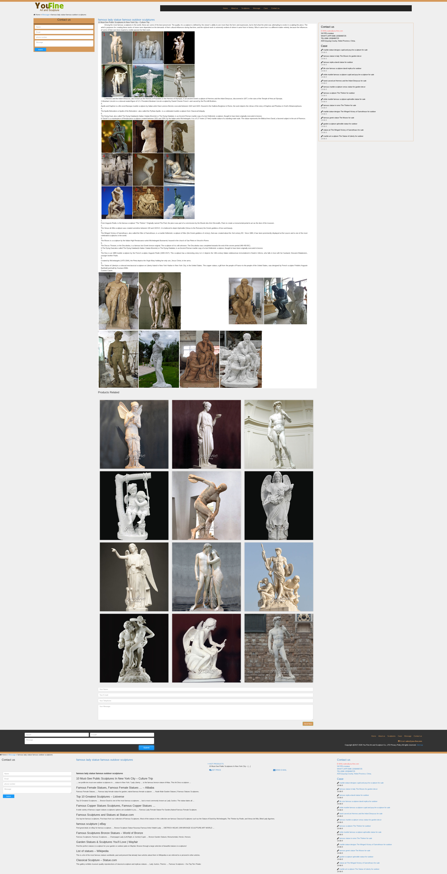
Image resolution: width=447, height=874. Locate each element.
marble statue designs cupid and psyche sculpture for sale (345, 50)
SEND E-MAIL (281, 770)
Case (266, 8)
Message (256, 8)
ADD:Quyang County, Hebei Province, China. (338, 41)
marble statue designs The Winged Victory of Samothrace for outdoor (349, 111)
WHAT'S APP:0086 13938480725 (333, 36)
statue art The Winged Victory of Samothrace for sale (343, 130)
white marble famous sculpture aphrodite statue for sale (344, 99)
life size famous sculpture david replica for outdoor (342, 68)
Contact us (275, 8)
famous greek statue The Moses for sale (338, 118)
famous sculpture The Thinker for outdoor (339, 93)
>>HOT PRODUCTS (215, 764)
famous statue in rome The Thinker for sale (339, 105)
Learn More (132, 412)
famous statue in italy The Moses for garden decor (342, 56)
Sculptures (245, 8)
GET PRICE (216, 770)
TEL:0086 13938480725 (330, 38)
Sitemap (420, 745)
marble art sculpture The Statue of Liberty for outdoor (343, 136)
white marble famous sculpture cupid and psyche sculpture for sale (348, 75)
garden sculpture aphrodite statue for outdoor (340, 124)
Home (225, 8)
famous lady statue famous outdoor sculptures (126, 19)
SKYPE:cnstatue (327, 33)
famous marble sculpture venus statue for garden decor (344, 87)
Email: (411, 741)
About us (234, 8)
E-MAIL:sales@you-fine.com (332, 31)
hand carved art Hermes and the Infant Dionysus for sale (344, 81)
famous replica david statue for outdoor (338, 62)
